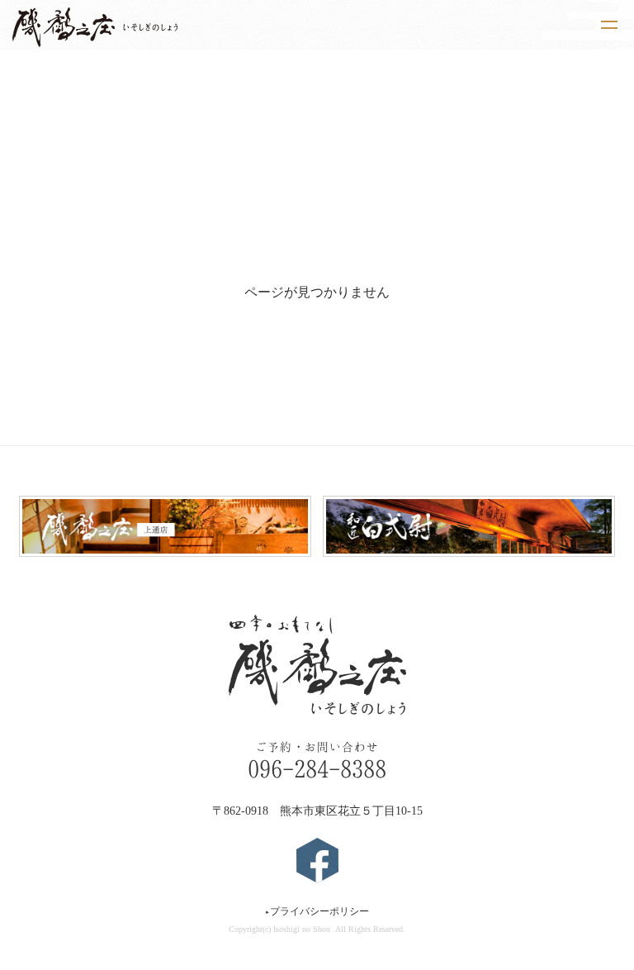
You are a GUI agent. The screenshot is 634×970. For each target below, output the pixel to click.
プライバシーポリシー (317, 911)
